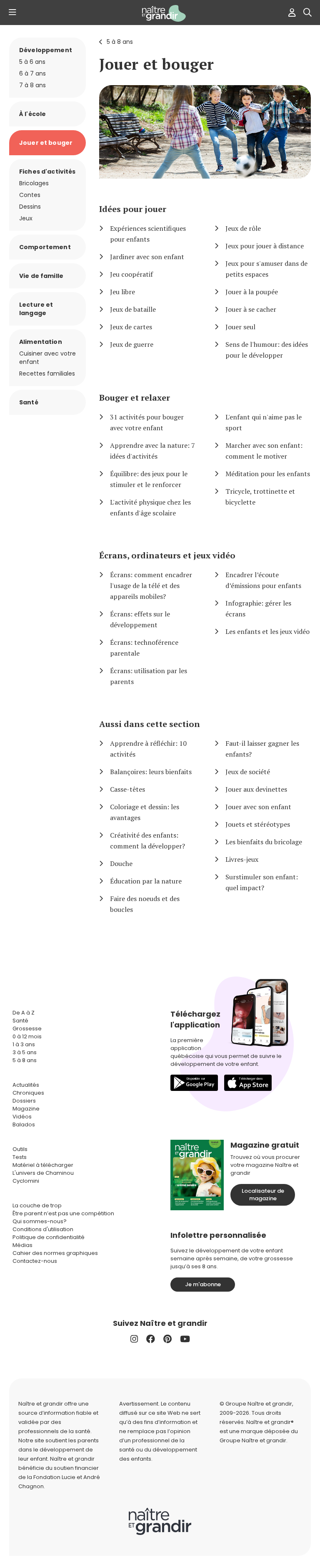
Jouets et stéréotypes (257, 824)
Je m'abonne (203, 1284)
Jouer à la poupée (251, 291)
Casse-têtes (127, 789)
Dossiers (24, 1101)
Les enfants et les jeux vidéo (267, 631)
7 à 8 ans (32, 85)
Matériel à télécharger (42, 1165)
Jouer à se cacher (250, 309)
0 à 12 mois (27, 1036)
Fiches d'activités (47, 171)
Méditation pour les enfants (267, 473)
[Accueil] (160, 13)
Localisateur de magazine (263, 1194)
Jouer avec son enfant (258, 806)
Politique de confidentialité (48, 1237)
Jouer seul (240, 326)
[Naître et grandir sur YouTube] (185, 1339)
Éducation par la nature (146, 881)
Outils (20, 1149)
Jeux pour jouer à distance (264, 245)
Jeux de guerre (131, 344)
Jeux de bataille (133, 309)
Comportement (45, 247)
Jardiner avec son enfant (147, 256)
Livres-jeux (241, 859)
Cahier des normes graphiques (55, 1253)
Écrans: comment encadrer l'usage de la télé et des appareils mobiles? (151, 585)
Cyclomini (25, 1181)
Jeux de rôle (243, 228)
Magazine (26, 1109)
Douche (121, 863)
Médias (22, 1245)
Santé (28, 402)
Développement (45, 50)
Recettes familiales (47, 373)
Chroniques (28, 1093)
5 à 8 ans (120, 42)
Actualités (25, 1085)
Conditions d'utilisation (42, 1229)
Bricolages (34, 183)
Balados (23, 1124)
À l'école (32, 114)
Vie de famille (41, 276)
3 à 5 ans (24, 1052)
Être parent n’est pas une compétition (63, 1213)
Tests (19, 1157)
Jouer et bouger (156, 64)
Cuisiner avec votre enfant (47, 357)
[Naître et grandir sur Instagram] (134, 1339)
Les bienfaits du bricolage (263, 841)
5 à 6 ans (32, 62)
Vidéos (22, 1117)
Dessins (30, 206)
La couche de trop (37, 1205)
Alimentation (40, 342)
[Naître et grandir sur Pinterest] (167, 1339)
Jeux (25, 218)
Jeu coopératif (131, 274)
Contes (29, 195)
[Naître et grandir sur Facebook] (150, 1339)
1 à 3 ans (23, 1044)
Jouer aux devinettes (256, 789)
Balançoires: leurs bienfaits (151, 771)
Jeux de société (247, 771)
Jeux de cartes (131, 326)
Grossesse (27, 1028)
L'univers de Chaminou (43, 1173)
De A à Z (23, 1013)
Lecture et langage (36, 308)
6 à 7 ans (32, 73)
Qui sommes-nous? (39, 1221)
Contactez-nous (34, 1261)
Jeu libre (122, 291)
